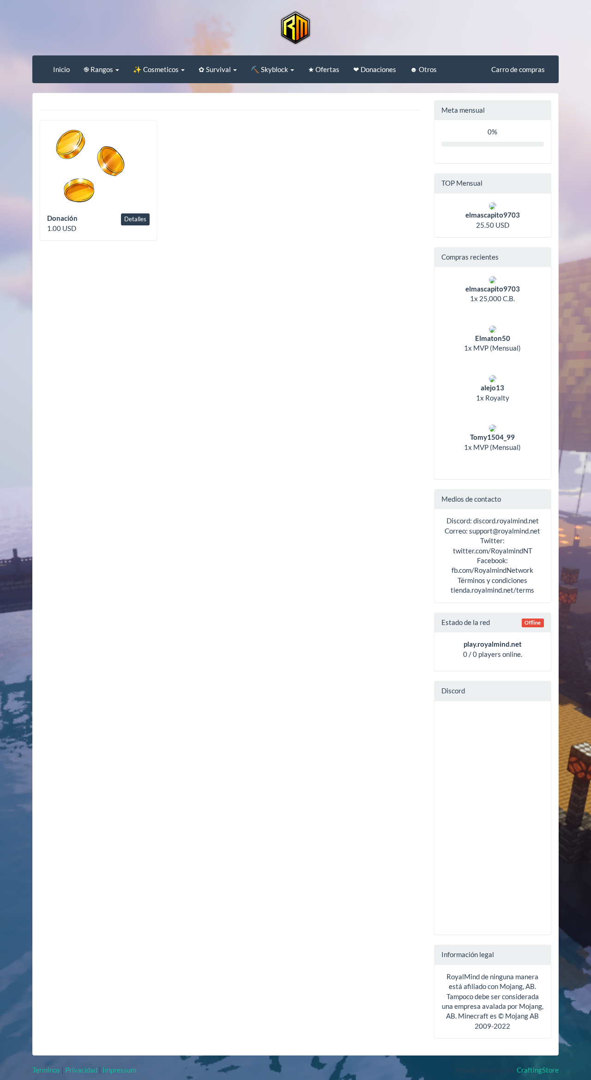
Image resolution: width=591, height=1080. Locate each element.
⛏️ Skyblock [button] (270, 69)
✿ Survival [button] (215, 69)
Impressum (119, 1070)
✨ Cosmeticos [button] (156, 69)
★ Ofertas (323, 69)
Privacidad (81, 1070)
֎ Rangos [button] (99, 69)
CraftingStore (538, 1070)
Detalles (135, 219)
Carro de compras (518, 69)
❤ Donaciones (374, 69)
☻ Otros (423, 69)
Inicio (61, 69)
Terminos (46, 1070)
